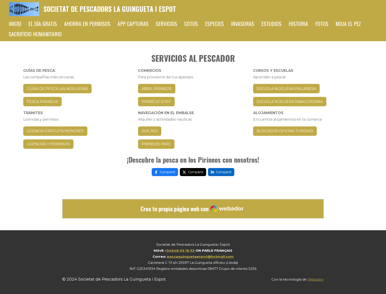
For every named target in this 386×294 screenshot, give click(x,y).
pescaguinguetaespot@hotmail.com (200, 256)
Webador (316, 279)
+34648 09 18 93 (180, 250)
